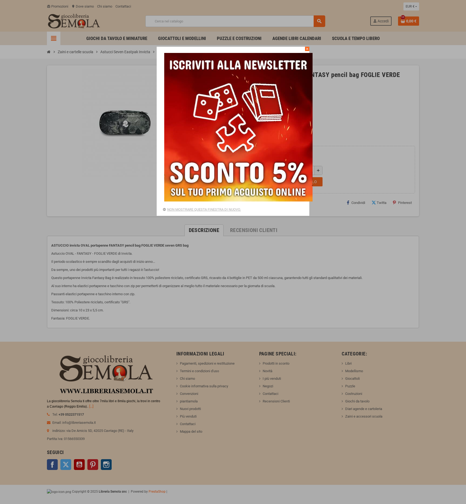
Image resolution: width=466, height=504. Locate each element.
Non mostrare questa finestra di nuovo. (204, 209)
